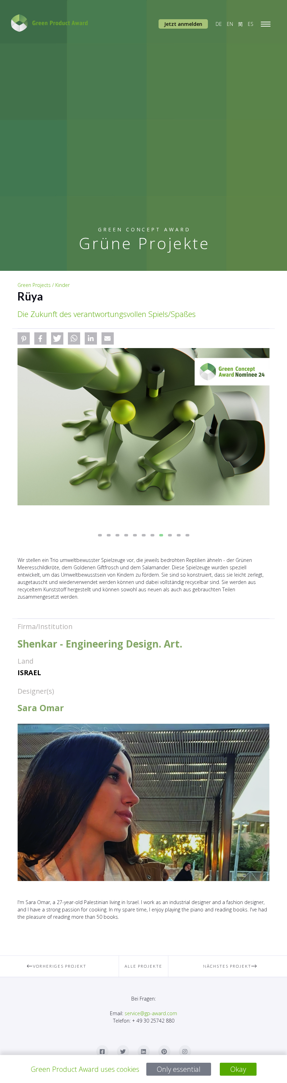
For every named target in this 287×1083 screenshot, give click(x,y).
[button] (24, 338)
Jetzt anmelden (183, 24)
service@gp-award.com (151, 1013)
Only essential (179, 1069)
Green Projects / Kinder (44, 285)
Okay (238, 1069)
